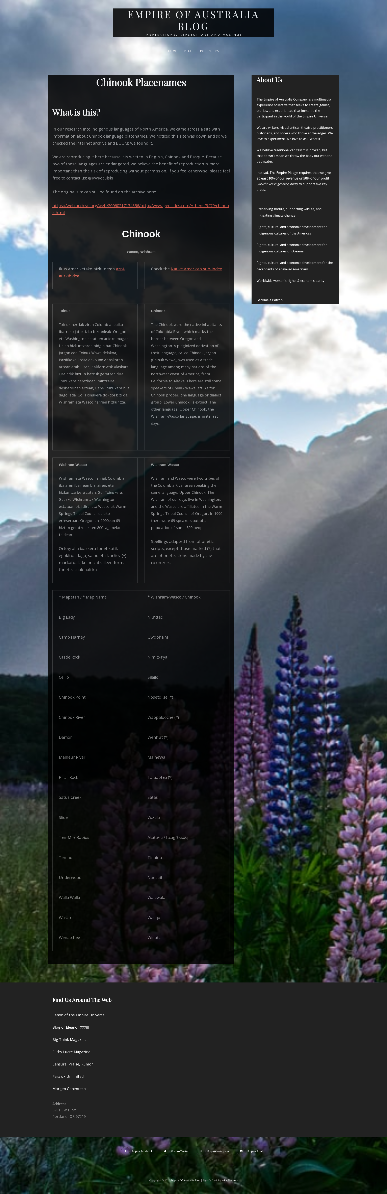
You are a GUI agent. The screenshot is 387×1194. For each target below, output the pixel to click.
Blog (188, 51)
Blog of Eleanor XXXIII (70, 1027)
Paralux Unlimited (68, 1076)
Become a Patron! (270, 300)
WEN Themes (230, 1180)
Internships (209, 51)
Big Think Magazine (69, 1039)
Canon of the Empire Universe (78, 1014)
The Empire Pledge (283, 172)
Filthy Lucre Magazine (71, 1051)
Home (172, 51)
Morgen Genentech (69, 1088)
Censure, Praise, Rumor (72, 1064)
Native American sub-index (196, 269)
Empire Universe (315, 116)
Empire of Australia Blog (194, 20)
